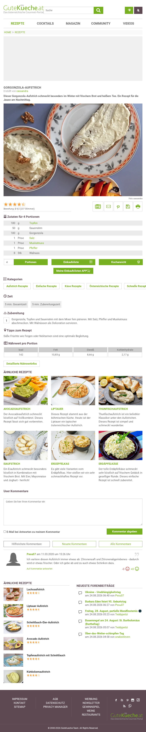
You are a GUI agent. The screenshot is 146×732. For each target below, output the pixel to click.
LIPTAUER (57, 409)
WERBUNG (91, 699)
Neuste (74, 544)
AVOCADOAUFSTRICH (17, 409)
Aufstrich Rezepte (17, 286)
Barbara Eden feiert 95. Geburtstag (105, 601)
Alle (120, 544)
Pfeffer (33, 248)
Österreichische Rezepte (104, 286)
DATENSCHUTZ (55, 703)
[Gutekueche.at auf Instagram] (132, 700)
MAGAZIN (73, 23)
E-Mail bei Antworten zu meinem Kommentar (33, 531)
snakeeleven (122, 636)
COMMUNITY (100, 23)
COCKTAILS (45, 23)
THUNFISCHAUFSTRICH (113, 409)
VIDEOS (128, 23)
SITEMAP (19, 706)
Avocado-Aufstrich (38, 638)
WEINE (91, 710)
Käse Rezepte (73, 286)
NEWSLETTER (91, 703)
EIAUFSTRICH (12, 463)
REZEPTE (17, 23)
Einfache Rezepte (46, 286)
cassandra (22, 91)
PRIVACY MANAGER (55, 706)
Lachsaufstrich (35, 589)
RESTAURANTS (91, 714)
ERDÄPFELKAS (60, 463)
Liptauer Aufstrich (37, 606)
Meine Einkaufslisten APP (71, 270)
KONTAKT (19, 703)
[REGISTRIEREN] (138, 10)
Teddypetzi (121, 614)
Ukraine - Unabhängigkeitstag (103, 592)
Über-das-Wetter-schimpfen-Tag (104, 633)
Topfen (33, 223)
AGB (55, 699)
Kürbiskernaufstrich (38, 671)
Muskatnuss (36, 243)
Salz (31, 238)
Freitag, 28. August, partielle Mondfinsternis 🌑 (113, 611)
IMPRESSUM (19, 699)
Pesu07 (31, 554)
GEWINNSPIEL (91, 706)
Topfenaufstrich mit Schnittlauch (46, 655)
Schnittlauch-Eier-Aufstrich (43, 622)
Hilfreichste (27, 544)
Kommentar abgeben (124, 531)
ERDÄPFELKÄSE (108, 463)
